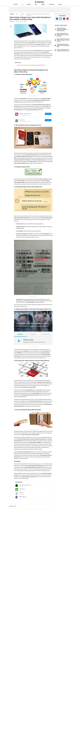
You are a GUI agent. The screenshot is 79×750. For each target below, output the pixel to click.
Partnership (51, 4)
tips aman (42, 57)
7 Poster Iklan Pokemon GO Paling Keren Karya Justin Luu (63, 50)
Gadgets (43, 4)
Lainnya (60, 4)
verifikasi (37, 237)
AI (22, 4)
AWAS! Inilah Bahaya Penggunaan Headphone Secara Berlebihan (62, 29)
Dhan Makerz (12, 21)
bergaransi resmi (41, 463)
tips (40, 476)
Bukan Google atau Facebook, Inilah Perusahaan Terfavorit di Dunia (63, 40)
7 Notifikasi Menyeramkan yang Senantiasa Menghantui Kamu (63, 45)
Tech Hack (15, 4)
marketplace (24, 100)
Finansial (29, 4)
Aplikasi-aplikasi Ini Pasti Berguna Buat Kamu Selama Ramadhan (63, 35)
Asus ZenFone (27, 46)
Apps (36, 4)
